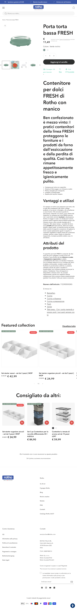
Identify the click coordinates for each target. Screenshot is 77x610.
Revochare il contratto (9, 547)
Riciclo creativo (44, 497)
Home (4, 20)
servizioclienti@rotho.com (47, 534)
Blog (41, 492)
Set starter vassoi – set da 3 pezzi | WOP (16, 373)
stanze (49, 306)
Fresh (49, 304)
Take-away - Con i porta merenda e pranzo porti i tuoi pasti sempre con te (60, 312)
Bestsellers (51, 293)
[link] (73, 7)
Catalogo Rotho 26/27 (47, 514)
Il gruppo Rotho (45, 488)
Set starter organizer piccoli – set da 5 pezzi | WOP (56, 374)
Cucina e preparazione (55, 301)
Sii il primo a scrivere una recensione (39, 458)
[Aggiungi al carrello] (22, 423)
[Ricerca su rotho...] (6, 13)
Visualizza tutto (69, 326)
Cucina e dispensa (54, 298)
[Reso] (61, 69)
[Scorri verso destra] (40, 65)
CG (3, 534)
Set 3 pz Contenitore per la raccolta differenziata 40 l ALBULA (37, 434)
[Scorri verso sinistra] (34, 384)
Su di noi (42, 484)
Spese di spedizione (64, 39)
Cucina (49, 295)
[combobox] (38, 13)
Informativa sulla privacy (9, 539)
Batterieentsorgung (8, 556)
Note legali (5, 560)
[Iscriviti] (72, 582)
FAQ (41, 505)
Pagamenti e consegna (9, 552)
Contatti (42, 509)
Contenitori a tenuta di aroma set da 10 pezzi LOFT (61, 434)
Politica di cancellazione (9, 543)
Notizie (42, 501)
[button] (5, 7)
